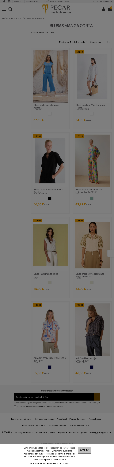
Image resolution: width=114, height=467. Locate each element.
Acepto (84, 450)
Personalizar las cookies (58, 463)
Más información (38, 463)
